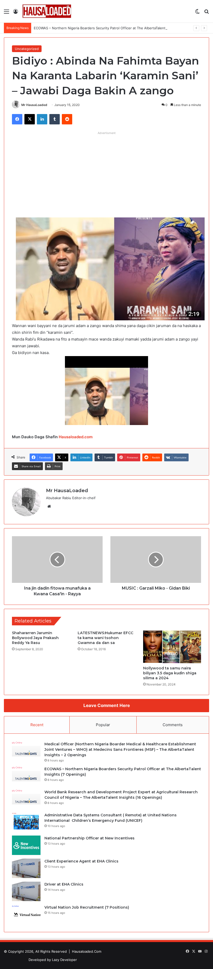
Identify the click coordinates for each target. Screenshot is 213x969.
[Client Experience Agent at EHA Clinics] (26, 868)
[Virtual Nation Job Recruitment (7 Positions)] (26, 914)
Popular (103, 724)
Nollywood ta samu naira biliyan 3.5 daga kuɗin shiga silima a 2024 (169, 673)
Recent (36, 724)
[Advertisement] (106, 173)
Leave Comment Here (106, 705)
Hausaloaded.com (75, 436)
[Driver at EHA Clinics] (26, 891)
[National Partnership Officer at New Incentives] (26, 845)
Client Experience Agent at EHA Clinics (81, 861)
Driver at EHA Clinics (63, 884)
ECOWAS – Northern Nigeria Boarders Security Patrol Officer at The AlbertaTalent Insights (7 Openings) (117, 28)
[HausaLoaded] (46, 11)
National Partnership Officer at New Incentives (89, 838)
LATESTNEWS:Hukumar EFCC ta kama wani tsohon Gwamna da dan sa (105, 638)
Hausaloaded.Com (86, 951)
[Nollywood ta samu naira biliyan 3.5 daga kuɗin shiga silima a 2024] (172, 647)
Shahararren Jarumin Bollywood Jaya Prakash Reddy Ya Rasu (35, 638)
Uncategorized (27, 49)
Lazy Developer (64, 960)
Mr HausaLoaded (34, 105)
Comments (173, 724)
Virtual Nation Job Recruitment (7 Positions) (86, 907)
